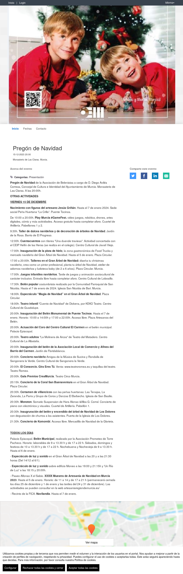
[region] (91, 560)
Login (22, 2)
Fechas (27, 128)
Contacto (41, 128)
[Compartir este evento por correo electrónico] (166, 176)
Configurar (10, 568)
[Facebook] (144, 176)
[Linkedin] (155, 176)
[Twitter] (133, 176)
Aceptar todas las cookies (83, 568)
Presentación (36, 177)
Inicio (11, 2)
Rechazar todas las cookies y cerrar (43, 568)
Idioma (169, 2)
